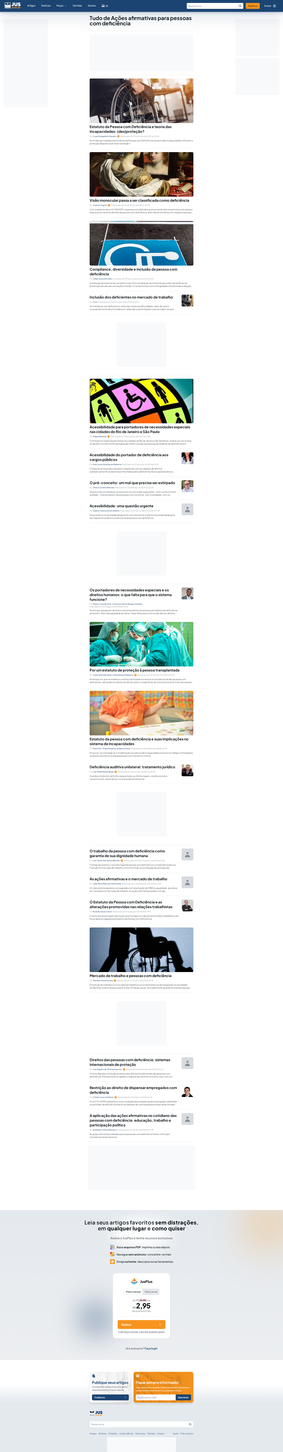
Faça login (151, 1348)
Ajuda (175, 1433)
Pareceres (140, 1433)
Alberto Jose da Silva (102, 604)
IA (107, 5)
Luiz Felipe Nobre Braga (103, 772)
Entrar (267, 5)
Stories (92, 5)
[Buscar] (240, 6)
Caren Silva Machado (102, 675)
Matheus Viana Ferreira (103, 980)
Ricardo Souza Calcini (102, 912)
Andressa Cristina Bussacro (105, 1130)
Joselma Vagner (100, 205)
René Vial (97, 748)
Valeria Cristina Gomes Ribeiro (106, 511)
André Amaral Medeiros (123, 675)
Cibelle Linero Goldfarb (103, 1097)
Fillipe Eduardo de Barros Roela (116, 748)
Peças (59, 5)
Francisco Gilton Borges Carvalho (127, 604)
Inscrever (183, 1397)
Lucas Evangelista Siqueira (104, 136)
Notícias (46, 5)
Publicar (252, 5)
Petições (112, 1433)
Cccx (95, 302)
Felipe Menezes (99, 436)
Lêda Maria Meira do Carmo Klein (107, 884)
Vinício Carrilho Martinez (103, 487)
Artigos (31, 5)
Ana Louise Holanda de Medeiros (107, 464)
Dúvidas (77, 5)
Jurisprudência (126, 1433)
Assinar (126, 1324)
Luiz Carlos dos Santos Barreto (106, 860)
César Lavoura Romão (102, 279)
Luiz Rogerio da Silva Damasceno (107, 1069)
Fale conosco (186, 1433)
